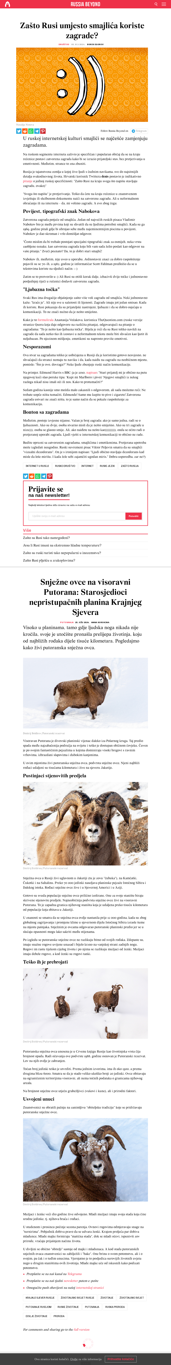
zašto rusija (130, 466)
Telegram (141, 131)
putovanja (92, 1307)
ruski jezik (107, 466)
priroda (59, 1316)
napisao (91, 372)
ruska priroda (115, 1307)
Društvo (64, 44)
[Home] (7, 4)
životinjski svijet (132, 1297)
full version (81, 1329)
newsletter (71, 1281)
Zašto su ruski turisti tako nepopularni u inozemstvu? (62, 553)
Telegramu (74, 1274)
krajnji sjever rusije (40, 1297)
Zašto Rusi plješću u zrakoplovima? (49, 560)
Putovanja (66, 622)
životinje (107, 1297)
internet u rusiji (37, 466)
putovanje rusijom (38, 1307)
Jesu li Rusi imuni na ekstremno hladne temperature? (62, 545)
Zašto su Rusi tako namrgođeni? (46, 538)
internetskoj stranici (90, 1288)
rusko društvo (65, 466)
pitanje (27, 181)
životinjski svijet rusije (77, 1297)
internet (87, 466)
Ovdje (74, 1359)
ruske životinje (68, 1307)
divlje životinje (36, 1316)
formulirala (45, 320)
